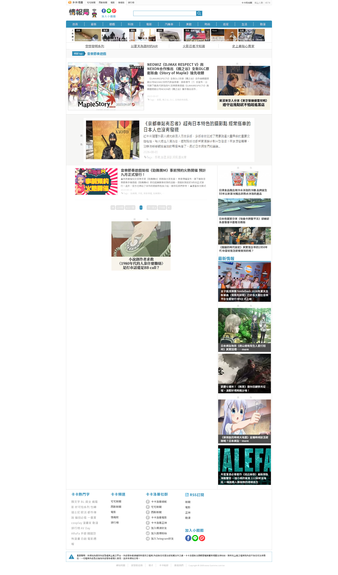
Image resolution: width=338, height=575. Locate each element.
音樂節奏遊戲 (181, 99)
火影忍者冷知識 (194, 46)
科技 (130, 24)
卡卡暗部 (163, 565)
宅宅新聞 (91, 2)
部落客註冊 (137, 565)
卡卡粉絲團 (247, 2)
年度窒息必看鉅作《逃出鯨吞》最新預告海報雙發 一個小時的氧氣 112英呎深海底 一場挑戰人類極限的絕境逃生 (244, 478)
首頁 (75, 24)
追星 (226, 24)
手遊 (140, 193)
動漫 (263, 24)
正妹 (187, 512)
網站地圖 (120, 565)
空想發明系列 (94, 46)
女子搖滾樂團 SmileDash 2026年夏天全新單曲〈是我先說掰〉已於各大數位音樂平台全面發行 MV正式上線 (244, 295)
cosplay (76, 523)
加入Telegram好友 (162, 538)
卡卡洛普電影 (159, 517)
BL (83, 501)
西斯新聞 (103, 2)
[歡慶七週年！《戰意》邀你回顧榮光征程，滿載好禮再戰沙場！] (244, 376)
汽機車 (169, 24)
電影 (113, 2)
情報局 (121, 2)
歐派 (84, 512)
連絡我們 (178, 565)
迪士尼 (75, 512)
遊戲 (112, 24)
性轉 (93, 507)
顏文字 (75, 501)
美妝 (189, 24)
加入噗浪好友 (159, 528)
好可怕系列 (82, 507)
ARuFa (75, 533)
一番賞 (91, 517)
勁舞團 (133, 193)
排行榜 (131, 2)
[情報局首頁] (83, 13)
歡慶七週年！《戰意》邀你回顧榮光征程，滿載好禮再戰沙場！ (243, 388)
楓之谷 (165, 99)
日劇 (84, 538)
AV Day (85, 528)
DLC (172, 99)
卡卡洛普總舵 (159, 501)
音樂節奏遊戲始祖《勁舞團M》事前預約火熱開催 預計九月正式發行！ (163, 172)
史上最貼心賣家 (243, 46)
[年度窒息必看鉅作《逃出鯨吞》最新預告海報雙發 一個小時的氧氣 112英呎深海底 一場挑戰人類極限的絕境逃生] (244, 467)
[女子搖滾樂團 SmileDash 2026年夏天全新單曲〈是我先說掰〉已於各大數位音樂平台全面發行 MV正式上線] (244, 284)
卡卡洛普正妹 (159, 522)
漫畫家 (87, 523)
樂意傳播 (147, 193)
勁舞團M (157, 193)
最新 (93, 24)
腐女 (88, 501)
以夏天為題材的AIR (144, 46)
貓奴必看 (81, 517)
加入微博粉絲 (159, 533)
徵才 (151, 565)
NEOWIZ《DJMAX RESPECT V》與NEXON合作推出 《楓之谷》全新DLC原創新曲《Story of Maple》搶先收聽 (178, 68)
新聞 (187, 502)
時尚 (207, 24)
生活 (244, 24)
